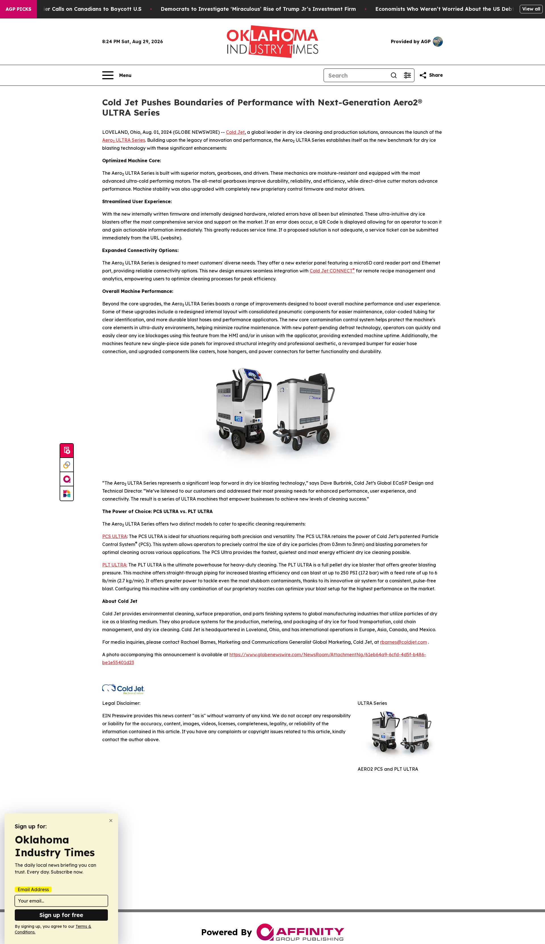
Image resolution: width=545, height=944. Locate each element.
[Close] (111, 820)
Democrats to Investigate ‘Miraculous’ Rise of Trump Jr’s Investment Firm (258, 9)
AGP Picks (18, 9)
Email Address (33, 889)
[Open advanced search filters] (407, 75)
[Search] (394, 75)
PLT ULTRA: (114, 565)
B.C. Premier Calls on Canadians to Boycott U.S (80, 9)
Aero (107, 140)
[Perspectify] (66, 465)
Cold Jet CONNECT (332, 271)
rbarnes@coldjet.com (403, 642)
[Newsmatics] (66, 493)
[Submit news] (66, 451)
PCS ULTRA (114, 536)
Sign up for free (61, 914)
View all (531, 9)
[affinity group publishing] (66, 479)
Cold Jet (235, 132)
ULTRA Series (130, 140)
